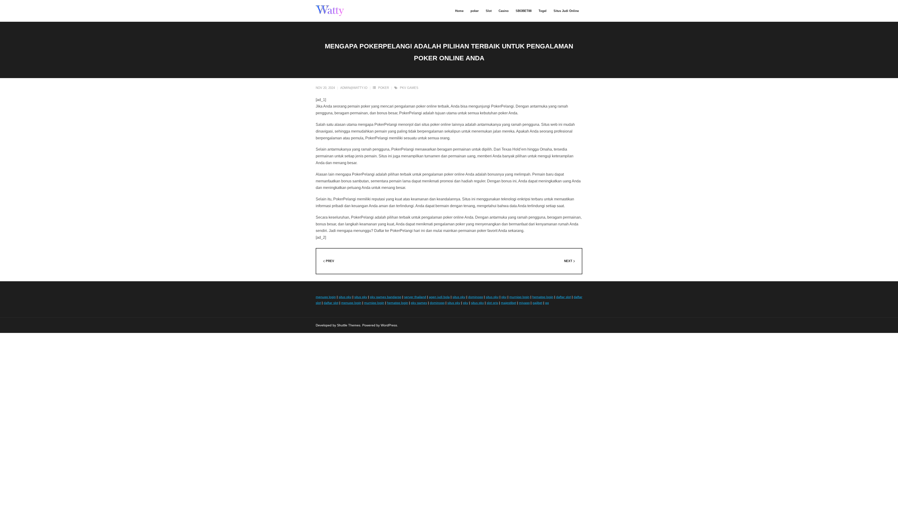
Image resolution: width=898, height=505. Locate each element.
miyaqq (524, 303)
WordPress (389, 325)
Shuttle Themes (348, 325)
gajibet (537, 303)
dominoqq (475, 297)
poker (383, 88)
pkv (504, 297)
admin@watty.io (353, 88)
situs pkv (345, 297)
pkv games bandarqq (385, 297)
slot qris (492, 303)
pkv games (409, 88)
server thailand (415, 297)
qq (547, 303)
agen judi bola (439, 297)
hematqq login (542, 297)
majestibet (508, 303)
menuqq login (326, 297)
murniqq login (519, 297)
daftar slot (563, 297)
